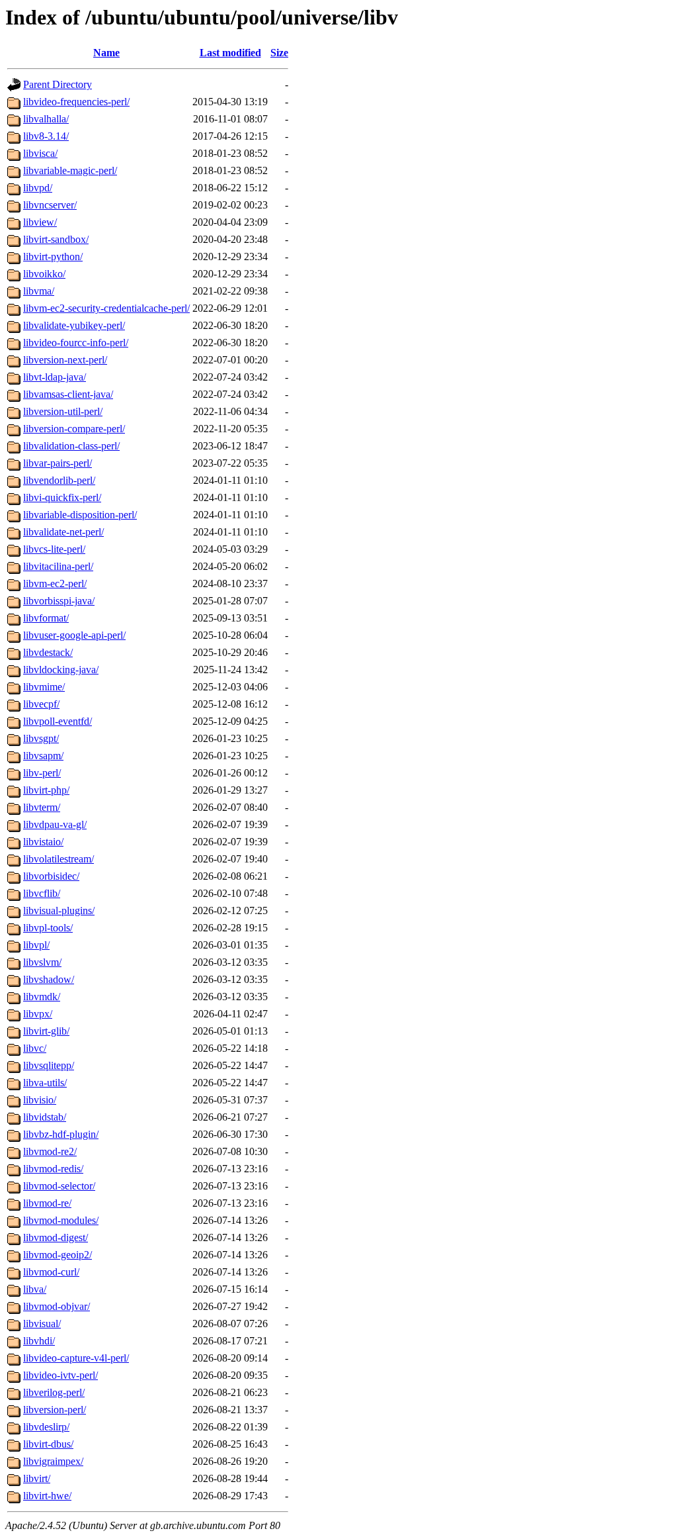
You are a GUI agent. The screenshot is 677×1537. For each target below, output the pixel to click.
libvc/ (34, 1048)
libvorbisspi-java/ (59, 600)
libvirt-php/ (46, 790)
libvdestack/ (48, 652)
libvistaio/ (43, 841)
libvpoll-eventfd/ (57, 721)
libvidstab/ (44, 1117)
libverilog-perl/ (54, 1392)
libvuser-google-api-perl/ (74, 635)
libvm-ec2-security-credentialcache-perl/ (106, 308)
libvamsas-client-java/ (68, 394)
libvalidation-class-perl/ (71, 445)
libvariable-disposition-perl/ (80, 514)
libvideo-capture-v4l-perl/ (76, 1358)
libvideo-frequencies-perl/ (76, 101)
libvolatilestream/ (58, 858)
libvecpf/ (41, 704)
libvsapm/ (43, 755)
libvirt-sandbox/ (56, 239)
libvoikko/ (44, 273)
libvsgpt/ (41, 738)
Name (106, 52)
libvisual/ (42, 1323)
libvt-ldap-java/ (54, 377)
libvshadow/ (48, 979)
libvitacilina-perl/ (58, 566)
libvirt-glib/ (46, 1031)
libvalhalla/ (46, 118)
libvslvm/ (42, 962)
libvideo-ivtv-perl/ (60, 1375)
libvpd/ (37, 187)
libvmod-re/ (47, 1203)
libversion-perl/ (54, 1409)
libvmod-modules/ (61, 1220)
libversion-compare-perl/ (74, 428)
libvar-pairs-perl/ (57, 463)
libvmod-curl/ (51, 1272)
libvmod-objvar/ (56, 1306)
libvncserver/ (50, 204)
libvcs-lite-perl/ (54, 549)
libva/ (34, 1289)
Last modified (230, 52)
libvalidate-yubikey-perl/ (74, 325)
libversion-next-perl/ (65, 359)
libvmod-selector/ (59, 1185)
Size (279, 52)
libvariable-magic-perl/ (70, 170)
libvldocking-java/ (61, 669)
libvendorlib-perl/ (59, 480)
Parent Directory (57, 84)
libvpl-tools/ (48, 927)
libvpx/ (37, 1013)
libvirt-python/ (53, 256)
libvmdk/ (41, 996)
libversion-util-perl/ (62, 411)
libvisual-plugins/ (59, 910)
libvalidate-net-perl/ (63, 531)
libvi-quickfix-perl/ (62, 497)
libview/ (40, 222)
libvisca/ (40, 153)
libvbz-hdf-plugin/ (61, 1134)
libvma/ (38, 291)
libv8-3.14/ (46, 136)
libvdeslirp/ (46, 1426)
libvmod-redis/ (53, 1168)
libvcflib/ (41, 893)
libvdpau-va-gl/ (55, 824)
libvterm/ (41, 807)
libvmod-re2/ (50, 1151)
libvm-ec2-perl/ (55, 583)
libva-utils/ (45, 1082)
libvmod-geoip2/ (57, 1254)
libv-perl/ (42, 772)
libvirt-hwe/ (47, 1495)
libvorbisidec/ (51, 876)
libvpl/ (36, 945)
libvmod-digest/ (55, 1237)
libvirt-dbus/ (48, 1444)
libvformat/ (46, 618)
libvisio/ (39, 1099)
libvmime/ (44, 686)
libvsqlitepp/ (48, 1065)
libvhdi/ (39, 1340)
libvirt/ (36, 1478)
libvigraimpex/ (53, 1461)
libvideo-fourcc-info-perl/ (75, 342)
